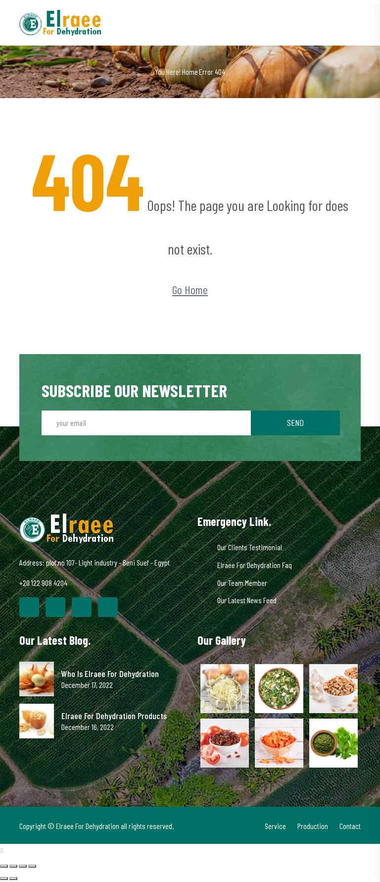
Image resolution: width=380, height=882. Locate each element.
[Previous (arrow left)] (4, 878)
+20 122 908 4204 (43, 582)
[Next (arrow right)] (13, 878)
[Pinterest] (82, 607)
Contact (350, 825)
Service (275, 825)
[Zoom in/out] (32, 866)
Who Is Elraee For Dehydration (110, 674)
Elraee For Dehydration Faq (254, 565)
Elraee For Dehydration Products (114, 716)
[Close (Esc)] (4, 866)
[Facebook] (29, 607)
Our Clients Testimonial (249, 547)
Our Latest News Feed (247, 600)
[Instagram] (108, 607)
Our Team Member (242, 582)
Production (312, 825)
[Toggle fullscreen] (23, 866)
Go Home (190, 289)
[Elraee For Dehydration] (60, 21)
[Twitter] (55, 607)
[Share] (13, 866)
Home (190, 71)
